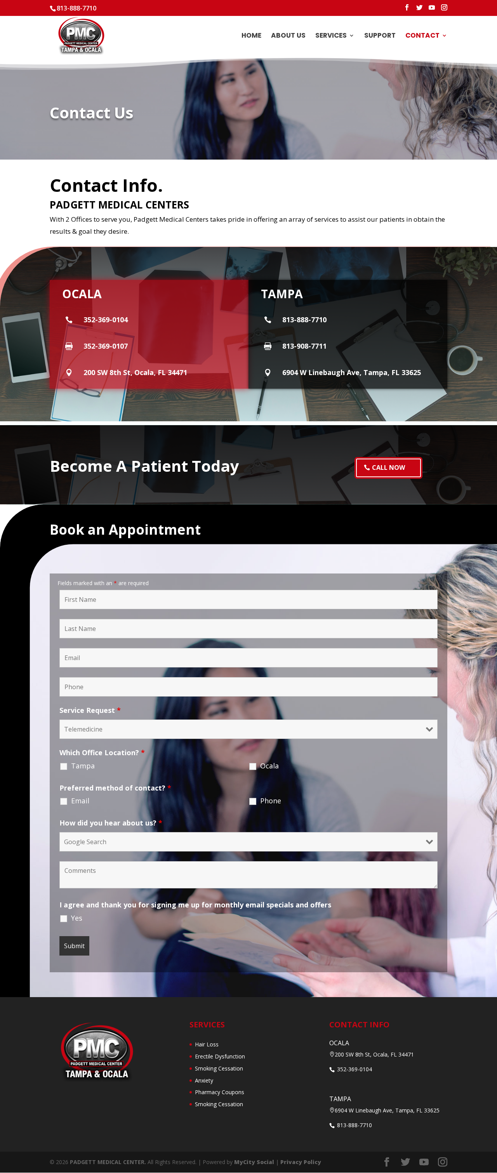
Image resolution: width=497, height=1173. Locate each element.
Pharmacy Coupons (219, 1092)
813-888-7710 (76, 8)
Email (80, 801)
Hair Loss (207, 1044)
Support (380, 36)
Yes (76, 918)
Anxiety (204, 1080)
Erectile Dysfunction (220, 1056)
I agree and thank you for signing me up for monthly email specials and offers (195, 904)
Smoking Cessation (219, 1068)
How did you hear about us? (110, 822)
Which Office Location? (102, 752)
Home (251, 36)
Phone (270, 801)
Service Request (90, 710)
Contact (422, 36)
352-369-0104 (353, 1069)
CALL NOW (388, 467)
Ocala (269, 766)
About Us (288, 36)
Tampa (83, 766)
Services (331, 36)
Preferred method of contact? (115, 787)
